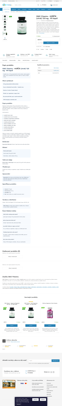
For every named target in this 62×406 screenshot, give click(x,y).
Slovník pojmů (49, 392)
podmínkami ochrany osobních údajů (43, 363)
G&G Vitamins (47, 46)
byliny (18, 287)
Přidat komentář (13, 268)
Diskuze (19, 60)
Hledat (38, 5)
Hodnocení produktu (12, 60)
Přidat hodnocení (12, 256)
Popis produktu (4, 60)
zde (28, 401)
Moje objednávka (49, 396)
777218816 (44, 4)
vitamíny (15, 287)
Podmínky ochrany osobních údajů (52, 386)
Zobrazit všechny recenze (15, 341)
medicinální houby (23, 287)
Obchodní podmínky (11, 1)
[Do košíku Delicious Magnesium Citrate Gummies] (50, 325)
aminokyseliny (39, 287)
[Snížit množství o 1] (39, 43)
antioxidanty (44, 287)
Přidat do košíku (51, 42)
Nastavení (19, 404)
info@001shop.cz (32, 371)
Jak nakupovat (4, 1)
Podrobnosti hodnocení (49, 20)
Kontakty (48, 388)
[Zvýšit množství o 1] (42, 43)
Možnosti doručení (57, 36)
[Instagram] (53, 372)
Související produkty (35, 60)
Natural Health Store (50, 390)
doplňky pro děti (55, 287)
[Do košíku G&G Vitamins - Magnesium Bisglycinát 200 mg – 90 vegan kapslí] (12, 325)
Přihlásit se (55, 360)
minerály (11, 287)
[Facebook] (51, 372)
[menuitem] (6, 9)
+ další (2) (5, 39)
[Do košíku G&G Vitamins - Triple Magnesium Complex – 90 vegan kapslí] (31, 325)
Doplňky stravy (56, 70)
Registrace (57, 1)
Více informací (41, 33)
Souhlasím (43, 399)
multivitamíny (33, 287)
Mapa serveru (49, 394)
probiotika (50, 287)
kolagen (29, 287)
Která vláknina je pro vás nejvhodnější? (38, 386)
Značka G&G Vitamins (26, 60)
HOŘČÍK (17, 68)
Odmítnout (35, 399)
